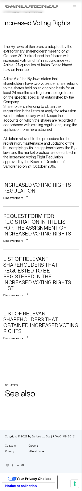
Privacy (9, 451)
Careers (33, 446)
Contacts (10, 446)
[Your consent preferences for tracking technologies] (75, 484)
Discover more (13, 197)
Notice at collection (21, 486)
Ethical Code (36, 451)
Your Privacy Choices (33, 479)
